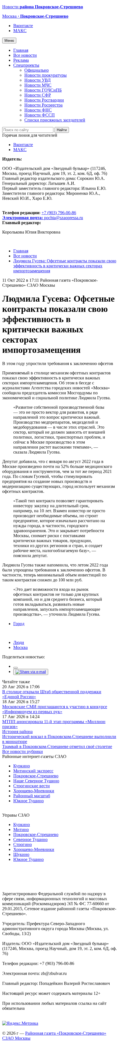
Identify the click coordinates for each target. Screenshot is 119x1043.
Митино (21, 829)
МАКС (20, 30)
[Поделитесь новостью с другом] (30, 672)
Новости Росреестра (43, 105)
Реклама (21, 60)
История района (17, 731)
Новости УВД (37, 80)
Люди (18, 642)
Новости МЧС (37, 85)
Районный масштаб (31, 795)
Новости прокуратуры (45, 75)
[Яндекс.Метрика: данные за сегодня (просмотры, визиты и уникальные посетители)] (20, 1023)
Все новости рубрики (22, 751)
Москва (20, 647)
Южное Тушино (28, 800)
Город (18, 623)
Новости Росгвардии (44, 100)
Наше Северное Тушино (36, 780)
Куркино (21, 766)
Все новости (25, 55)
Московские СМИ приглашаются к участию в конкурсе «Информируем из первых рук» (54, 709)
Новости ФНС (38, 110)
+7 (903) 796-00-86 (39, 215)
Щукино (21, 854)
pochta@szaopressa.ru (63, 217)
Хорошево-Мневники (33, 790)
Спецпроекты (26, 65)
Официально (36, 70)
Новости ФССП (39, 115)
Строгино (22, 844)
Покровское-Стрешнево (35, 775)
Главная (20, 50)
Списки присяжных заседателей (54, 120)
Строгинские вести (31, 785)
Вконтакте (23, 25)
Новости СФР (37, 95)
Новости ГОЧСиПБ (43, 90)
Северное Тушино (30, 839)
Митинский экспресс (33, 770)
